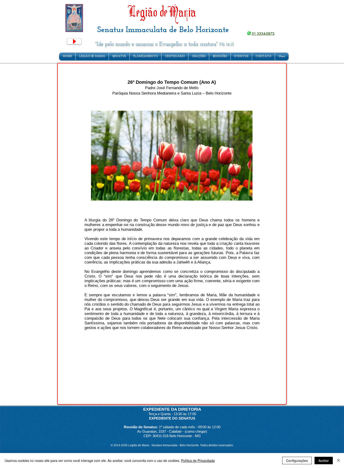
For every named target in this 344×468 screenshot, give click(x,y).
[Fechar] (338, 460)
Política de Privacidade (198, 460)
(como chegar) (196, 431)
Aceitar (323, 460)
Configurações (297, 460)
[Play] (74, 41)
